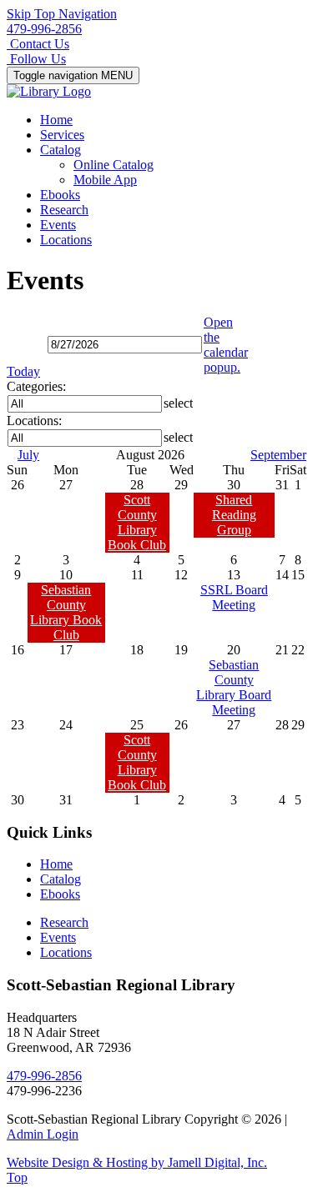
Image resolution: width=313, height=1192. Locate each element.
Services (62, 135)
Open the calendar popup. (226, 344)
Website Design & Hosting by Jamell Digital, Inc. (137, 1162)
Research (64, 210)
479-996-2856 (44, 29)
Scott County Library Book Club (137, 522)
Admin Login (42, 1134)
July (28, 455)
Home (56, 120)
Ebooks (60, 195)
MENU (73, 75)
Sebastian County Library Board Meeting (233, 687)
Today (23, 371)
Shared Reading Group (234, 515)
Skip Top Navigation (62, 14)
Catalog (60, 879)
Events (58, 225)
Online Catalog (113, 165)
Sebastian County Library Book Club (66, 612)
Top (17, 1177)
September (278, 455)
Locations (66, 240)
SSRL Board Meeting (234, 597)
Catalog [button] (60, 150)
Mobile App (105, 180)
